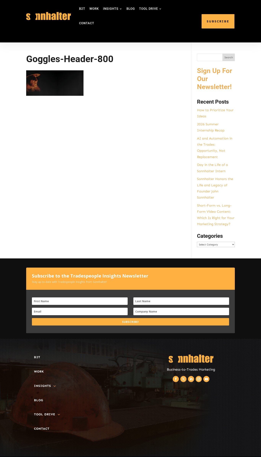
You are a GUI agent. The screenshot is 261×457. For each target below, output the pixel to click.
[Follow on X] (183, 379)
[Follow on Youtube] (206, 379)
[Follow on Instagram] (199, 379)
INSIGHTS (110, 9)
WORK (94, 9)
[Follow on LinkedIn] (191, 379)
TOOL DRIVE (148, 9)
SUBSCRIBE (218, 21)
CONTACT (86, 23)
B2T (82, 9)
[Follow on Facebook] (176, 379)
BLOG (130, 9)
